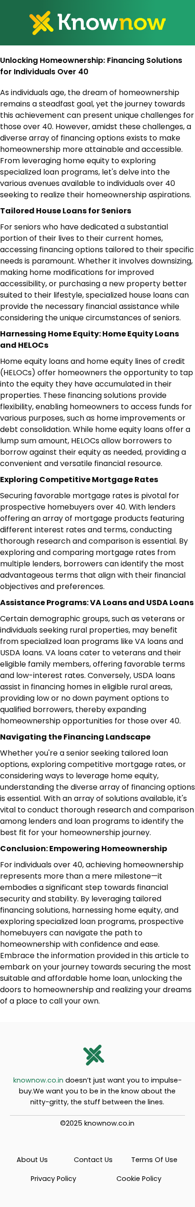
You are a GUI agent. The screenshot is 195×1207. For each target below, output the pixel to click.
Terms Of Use (154, 1159)
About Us (32, 1159)
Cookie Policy (138, 1178)
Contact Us (93, 1159)
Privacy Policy (53, 1178)
